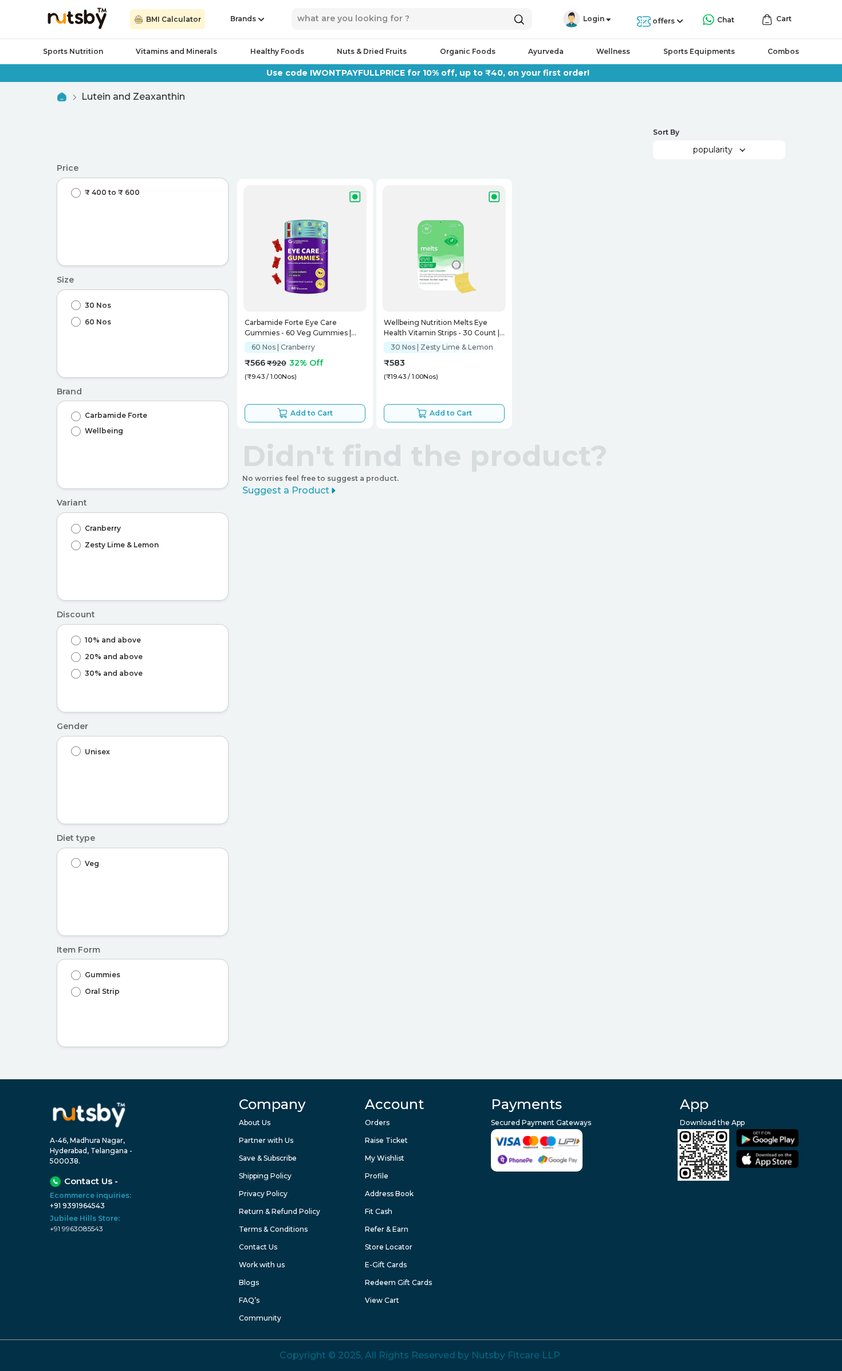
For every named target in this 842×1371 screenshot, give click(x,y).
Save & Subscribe (268, 1158)
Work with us (262, 1264)
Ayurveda (546, 51)
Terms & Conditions (273, 1229)
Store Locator (388, 1247)
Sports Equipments (699, 51)
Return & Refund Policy (279, 1211)
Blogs (249, 1282)
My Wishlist (384, 1158)
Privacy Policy (263, 1193)
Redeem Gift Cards (398, 1282)
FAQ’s (249, 1300)
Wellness (613, 51)
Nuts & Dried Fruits (372, 51)
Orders (377, 1122)
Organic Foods (467, 51)
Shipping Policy (265, 1176)
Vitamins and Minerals (176, 51)
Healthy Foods (277, 51)
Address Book (389, 1193)
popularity (713, 149)
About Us (254, 1122)
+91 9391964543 (77, 1205)
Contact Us (258, 1247)
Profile (376, 1176)
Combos (783, 51)
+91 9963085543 (76, 1228)
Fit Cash (378, 1211)
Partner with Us (266, 1140)
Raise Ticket (386, 1140)
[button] (571, 19)
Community (260, 1318)
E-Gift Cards (386, 1264)
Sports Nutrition (73, 51)
